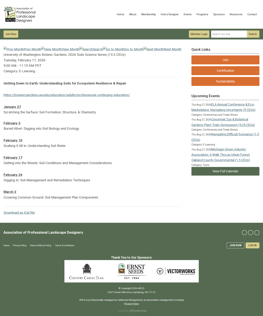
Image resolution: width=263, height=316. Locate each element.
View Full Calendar (225, 171)
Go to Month (134, 49)
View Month (70, 49)
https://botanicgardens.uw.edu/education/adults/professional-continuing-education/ (67, 95)
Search (253, 34)
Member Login (199, 34)
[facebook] (244, 232)
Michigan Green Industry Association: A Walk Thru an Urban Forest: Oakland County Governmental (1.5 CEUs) (220, 154)
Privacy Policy (131, 303)
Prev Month (32, 49)
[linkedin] (250, 232)
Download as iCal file (19, 213)
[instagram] (256, 232)
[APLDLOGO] (19, 14)
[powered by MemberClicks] (131, 311)
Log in (253, 245)
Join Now (10, 34)
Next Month (172, 49)
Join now (236, 245)
